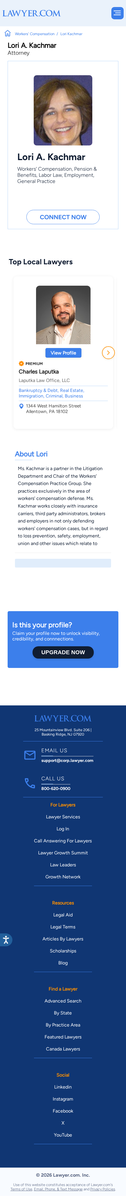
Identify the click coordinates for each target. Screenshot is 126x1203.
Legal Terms (62, 927)
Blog (63, 963)
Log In (63, 829)
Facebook (63, 1111)
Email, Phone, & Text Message (58, 1189)
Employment (78, 175)
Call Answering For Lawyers (63, 841)
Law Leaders (63, 865)
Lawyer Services (63, 817)
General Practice (36, 181)
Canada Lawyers (63, 1049)
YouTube (63, 1135)
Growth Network (63, 877)
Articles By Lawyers (62, 939)
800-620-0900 (55, 788)
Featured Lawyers (63, 1037)
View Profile (63, 353)
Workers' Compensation (44, 169)
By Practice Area (63, 1025)
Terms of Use (21, 1189)
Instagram (63, 1099)
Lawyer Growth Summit (63, 853)
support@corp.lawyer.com (67, 760)
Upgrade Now (63, 652)
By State (63, 1013)
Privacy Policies (102, 1189)
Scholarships (63, 951)
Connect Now (63, 217)
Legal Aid (63, 915)
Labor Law (50, 175)
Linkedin (63, 1087)
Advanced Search (63, 1001)
